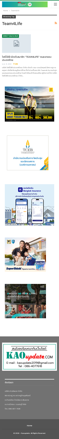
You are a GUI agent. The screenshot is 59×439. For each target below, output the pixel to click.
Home (29, 425)
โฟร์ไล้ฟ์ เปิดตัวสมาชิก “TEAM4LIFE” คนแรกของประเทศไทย (26, 58)
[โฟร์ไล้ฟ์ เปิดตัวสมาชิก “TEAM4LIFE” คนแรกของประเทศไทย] (16, 43)
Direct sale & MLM (10, 36)
